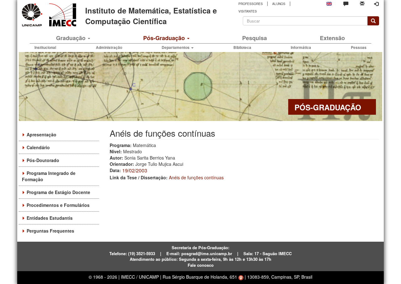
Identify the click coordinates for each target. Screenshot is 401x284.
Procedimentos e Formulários (58, 205)
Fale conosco (201, 265)
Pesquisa (254, 38)
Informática (301, 47)
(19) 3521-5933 (141, 253)
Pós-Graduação (164, 38)
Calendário (38, 147)
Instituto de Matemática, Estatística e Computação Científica (151, 15)
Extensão (332, 38)
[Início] (61, 14)
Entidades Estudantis (50, 218)
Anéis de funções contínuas (196, 177)
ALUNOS (278, 4)
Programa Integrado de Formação (49, 176)
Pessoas (359, 47)
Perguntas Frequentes (50, 231)
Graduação (71, 38)
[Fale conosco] (345, 3)
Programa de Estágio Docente (58, 192)
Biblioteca (242, 47)
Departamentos (176, 47)
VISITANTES (247, 11)
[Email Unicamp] (362, 3)
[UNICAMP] (33, 14)
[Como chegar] (240, 277)
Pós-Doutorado (43, 160)
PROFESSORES (250, 4)
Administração (109, 47)
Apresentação (41, 134)
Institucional (45, 47)
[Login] (376, 4)
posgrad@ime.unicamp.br (206, 253)
